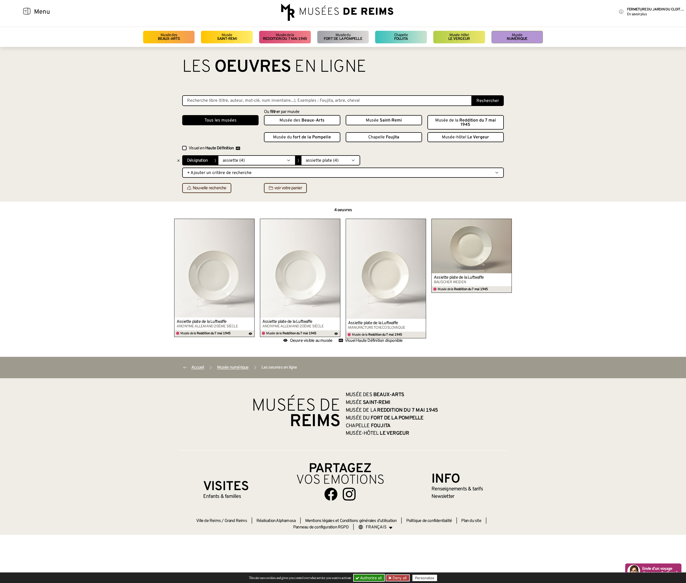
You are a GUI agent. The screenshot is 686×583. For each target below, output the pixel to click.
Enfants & (222, 496)
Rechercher (487, 101)
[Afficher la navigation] (27, 12)
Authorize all (370, 578)
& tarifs (457, 489)
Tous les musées (220, 120)
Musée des (169, 37)
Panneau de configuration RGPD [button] (321, 527)
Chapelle (401, 37)
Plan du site (471, 521)
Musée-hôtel (459, 37)
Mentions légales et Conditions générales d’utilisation (351, 521)
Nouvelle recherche (209, 188)
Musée (227, 37)
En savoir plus (637, 14)
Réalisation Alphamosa (276, 521)
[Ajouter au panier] (250, 222)
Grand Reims (236, 521)
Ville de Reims (208, 521)
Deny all (399, 578)
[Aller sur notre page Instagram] (349, 494)
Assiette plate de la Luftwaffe (201, 322)
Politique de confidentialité (429, 521)
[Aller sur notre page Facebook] (331, 494)
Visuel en (211, 148)
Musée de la (285, 37)
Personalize (424, 578)
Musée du (343, 37)
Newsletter (442, 496)
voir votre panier (288, 188)
